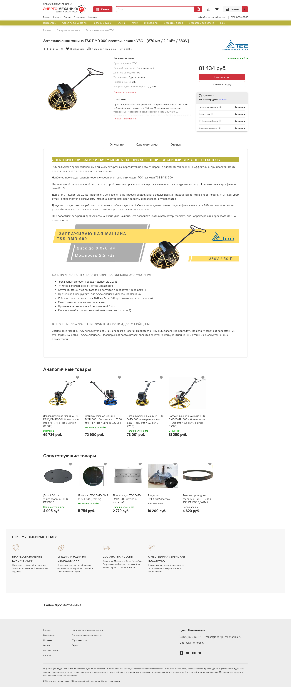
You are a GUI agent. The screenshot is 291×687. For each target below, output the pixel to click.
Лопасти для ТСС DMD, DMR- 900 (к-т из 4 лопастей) (127, 499)
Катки (135, 22)
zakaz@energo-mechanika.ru (212, 17)
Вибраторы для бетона (201, 22)
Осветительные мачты (74, 22)
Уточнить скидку (222, 84)
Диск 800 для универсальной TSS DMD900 (55, 499)
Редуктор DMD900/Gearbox (159, 497)
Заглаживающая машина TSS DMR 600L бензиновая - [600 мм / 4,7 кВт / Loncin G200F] (103, 419)
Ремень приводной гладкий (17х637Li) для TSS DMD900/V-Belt (197, 499)
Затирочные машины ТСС (100, 30)
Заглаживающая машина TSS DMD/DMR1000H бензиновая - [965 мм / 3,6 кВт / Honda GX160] (187, 421)
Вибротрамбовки (173, 22)
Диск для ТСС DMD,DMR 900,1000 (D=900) (93, 497)
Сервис (67, 17)
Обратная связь (79, 640)
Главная (46, 17)
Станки (121, 22)
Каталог (105, 9)
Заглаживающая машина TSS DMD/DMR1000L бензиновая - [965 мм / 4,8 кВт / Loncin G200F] (61, 421)
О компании (79, 17)
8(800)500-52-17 (239, 17)
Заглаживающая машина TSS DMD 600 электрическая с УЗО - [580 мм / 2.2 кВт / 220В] (145, 421)
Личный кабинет (51, 650)
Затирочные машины (68, 30)
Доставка (47, 640)
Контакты (92, 17)
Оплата (46, 645)
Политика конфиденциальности (87, 630)
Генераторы (49, 22)
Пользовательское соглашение (87, 635)
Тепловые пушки (102, 22)
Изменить (224, 99)
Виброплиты (151, 22)
